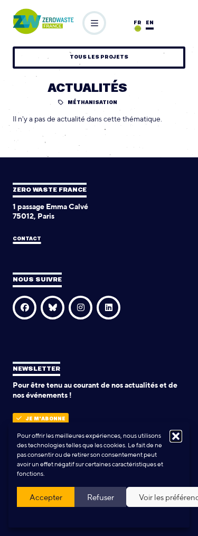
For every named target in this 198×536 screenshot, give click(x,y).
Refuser (100, 497)
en (150, 23)
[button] (176, 436)
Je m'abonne (45, 419)
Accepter (46, 497)
